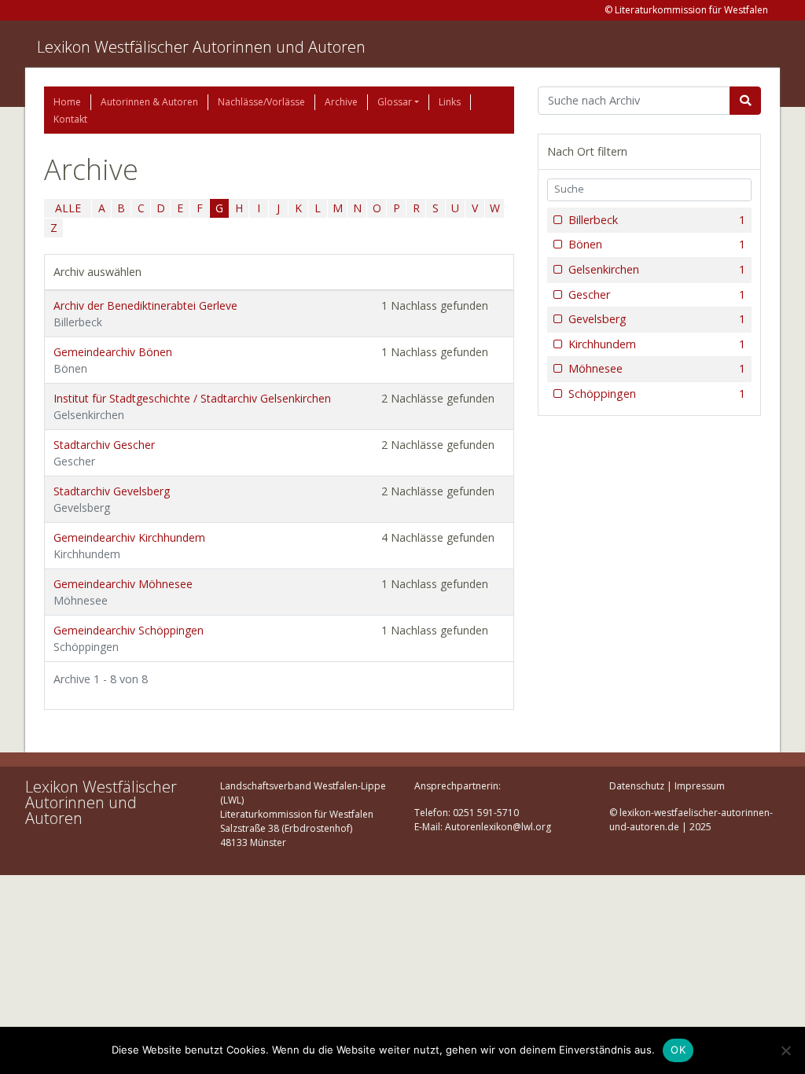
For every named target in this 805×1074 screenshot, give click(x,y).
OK (678, 1049)
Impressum (700, 786)
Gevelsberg (656, 318)
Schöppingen (656, 393)
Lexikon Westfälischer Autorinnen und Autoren (201, 46)
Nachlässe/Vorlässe (261, 102)
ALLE (68, 207)
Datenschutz (636, 786)
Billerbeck (656, 219)
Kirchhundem (656, 344)
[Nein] (785, 1050)
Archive (341, 102)
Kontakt (70, 119)
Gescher (656, 294)
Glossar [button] (394, 102)
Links (450, 102)
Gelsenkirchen (656, 269)
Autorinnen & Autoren (149, 102)
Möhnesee (656, 368)
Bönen (656, 244)
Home (67, 102)
